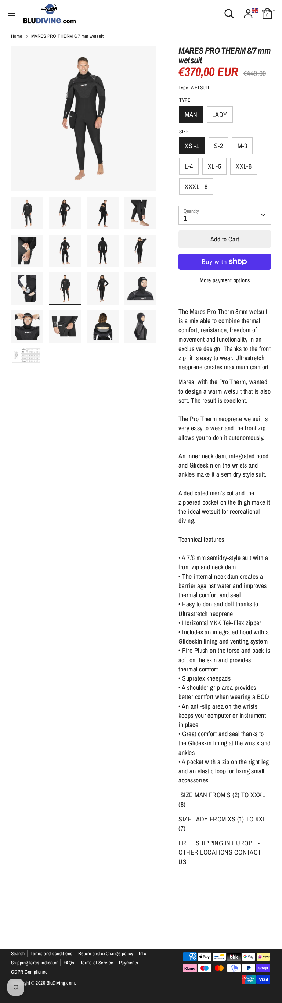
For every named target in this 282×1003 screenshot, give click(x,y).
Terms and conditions (51, 953)
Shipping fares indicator (34, 962)
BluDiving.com (61, 982)
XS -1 (192, 145)
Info (142, 953)
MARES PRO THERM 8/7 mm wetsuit (67, 36)
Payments (128, 962)
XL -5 (214, 166)
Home (16, 36)
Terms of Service (96, 962)
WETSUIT (200, 87)
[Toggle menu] (11, 13)
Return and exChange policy (106, 953)
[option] (84, 121)
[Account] (248, 10)
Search (18, 953)
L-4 (189, 166)
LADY (219, 114)
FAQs (69, 962)
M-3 (242, 145)
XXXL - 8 (196, 186)
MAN (191, 114)
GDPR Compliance (29, 971)
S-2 (218, 145)
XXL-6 (244, 166)
